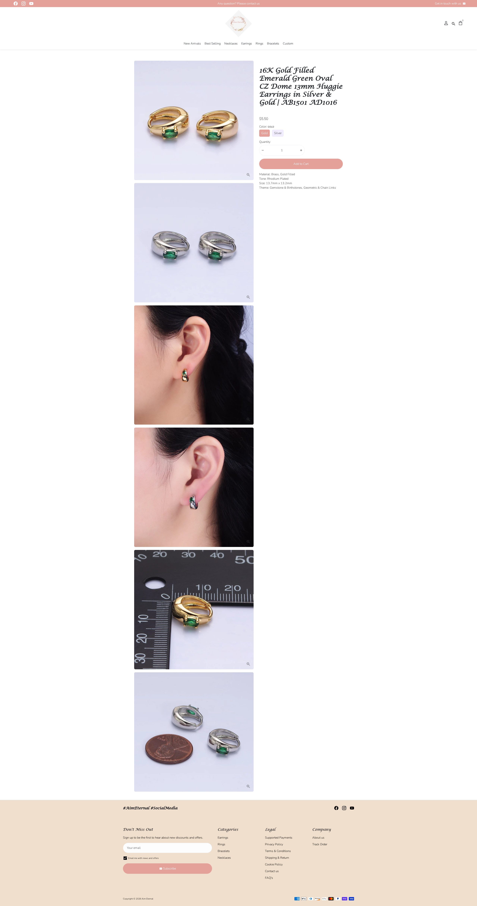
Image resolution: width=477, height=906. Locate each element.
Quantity (264, 142)
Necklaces (231, 44)
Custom (288, 44)
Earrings (246, 44)
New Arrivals (192, 44)
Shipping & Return (277, 858)
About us (318, 838)
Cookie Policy (274, 864)
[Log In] (446, 23)
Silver (278, 133)
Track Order (319, 844)
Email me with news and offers (143, 858)
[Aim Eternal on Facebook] (14, 3)
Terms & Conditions (278, 851)
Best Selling (213, 44)
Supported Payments (278, 838)
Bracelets (273, 44)
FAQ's (269, 878)
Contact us (272, 871)
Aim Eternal (147, 898)
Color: (266, 127)
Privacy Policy (274, 844)
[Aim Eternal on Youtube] (30, 3)
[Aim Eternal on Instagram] (22, 3)
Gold (264, 133)
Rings (259, 44)
